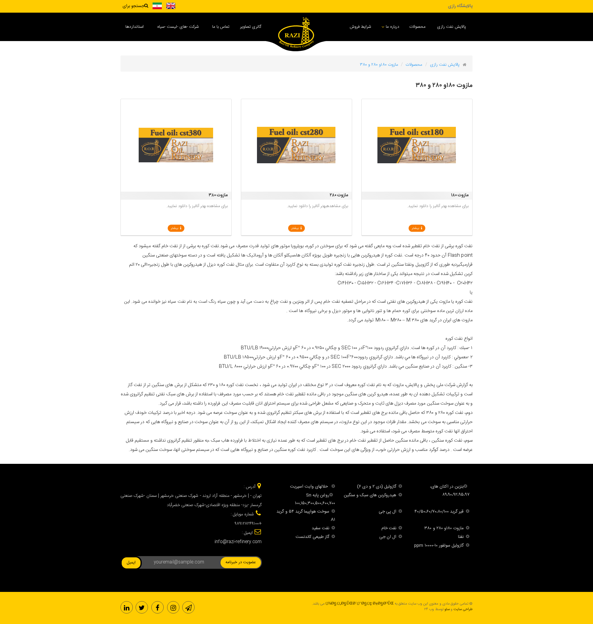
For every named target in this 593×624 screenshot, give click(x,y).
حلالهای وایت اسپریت (309, 486)
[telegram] (188, 607)
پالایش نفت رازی (451, 26)
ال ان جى (387, 537)
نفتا (461, 537)
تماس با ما (220, 26)
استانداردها (134, 26)
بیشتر (416, 228)
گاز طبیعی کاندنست (312, 537)
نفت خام (388, 528)
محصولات (417, 26)
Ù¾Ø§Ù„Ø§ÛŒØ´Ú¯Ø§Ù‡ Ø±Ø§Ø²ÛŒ (360, 604)
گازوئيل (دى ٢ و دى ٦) (377, 486)
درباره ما (392, 26)
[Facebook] (157, 607)
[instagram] (173, 607)
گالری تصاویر (250, 26)
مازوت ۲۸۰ (339, 195)
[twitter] (142, 607)
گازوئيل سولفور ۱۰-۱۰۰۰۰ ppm (439, 545)
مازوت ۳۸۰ (218, 195)
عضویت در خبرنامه (240, 562)
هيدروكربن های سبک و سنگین (370, 495)
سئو (447, 609)
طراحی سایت (463, 609)
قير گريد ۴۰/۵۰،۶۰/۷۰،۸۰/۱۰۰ (439, 511)
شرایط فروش (360, 26)
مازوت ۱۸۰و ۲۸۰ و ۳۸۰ (443, 528)
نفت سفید (320, 528)
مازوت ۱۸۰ (460, 195)
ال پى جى (387, 511)
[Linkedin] (126, 607)
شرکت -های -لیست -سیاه (178, 26)
